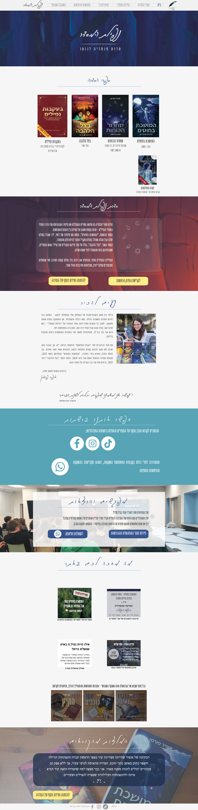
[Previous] (158, 770)
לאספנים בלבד (142, 180)
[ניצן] (104, 782)
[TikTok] (108, 443)
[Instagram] (93, 443)
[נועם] (97, 782)
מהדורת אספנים (44, 131)
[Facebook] (77, 443)
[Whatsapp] (60, 466)
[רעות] (93, 782)
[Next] (40, 770)
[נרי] (100, 782)
